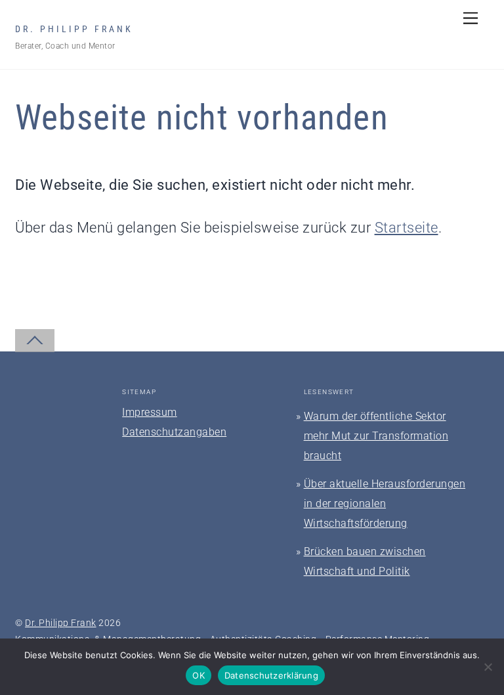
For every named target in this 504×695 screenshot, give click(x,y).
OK (198, 675)
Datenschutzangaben (174, 432)
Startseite (406, 227)
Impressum (149, 412)
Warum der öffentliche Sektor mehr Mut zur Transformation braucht (376, 436)
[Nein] (487, 666)
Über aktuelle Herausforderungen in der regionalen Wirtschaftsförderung (385, 503)
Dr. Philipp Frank (60, 622)
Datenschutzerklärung (271, 675)
